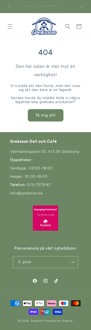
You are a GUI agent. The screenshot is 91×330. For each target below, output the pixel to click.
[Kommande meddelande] (81, 6)
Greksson (37, 320)
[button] (10, 26)
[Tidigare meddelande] (9, 6)
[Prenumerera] (72, 262)
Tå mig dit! (45, 115)
